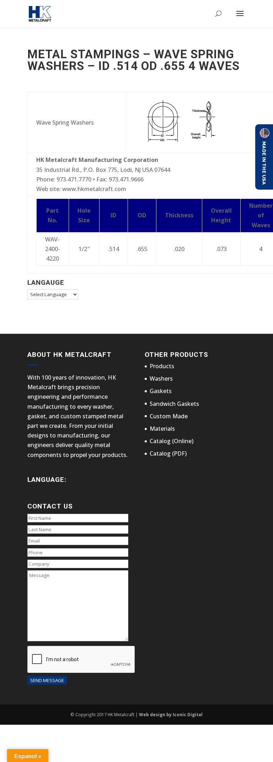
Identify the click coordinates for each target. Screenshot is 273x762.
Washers (161, 378)
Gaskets (161, 391)
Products (162, 366)
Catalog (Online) (171, 441)
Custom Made (169, 416)
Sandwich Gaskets (174, 404)
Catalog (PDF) (168, 453)
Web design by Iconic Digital (171, 715)
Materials (162, 428)
